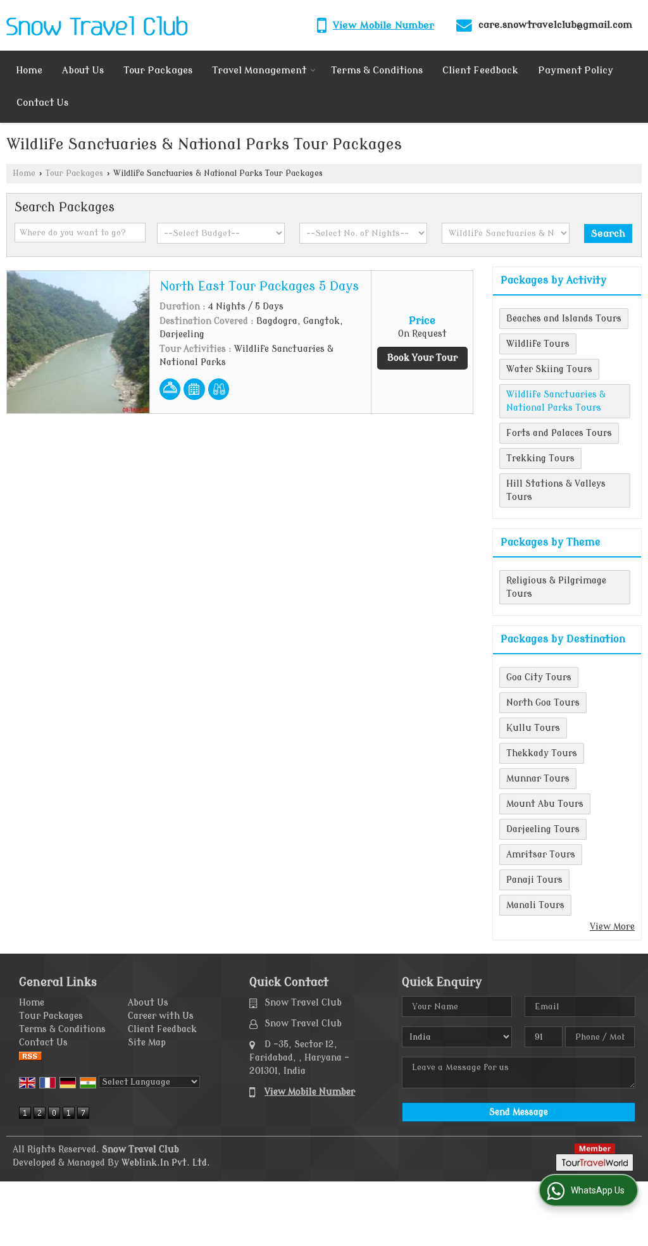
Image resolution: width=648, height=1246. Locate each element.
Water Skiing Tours (549, 369)
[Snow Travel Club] (97, 25)
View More (612, 926)
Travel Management (259, 70)
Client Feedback (480, 70)
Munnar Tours (538, 778)
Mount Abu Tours (544, 804)
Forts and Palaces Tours (559, 433)
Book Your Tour (422, 358)
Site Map (147, 1042)
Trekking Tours (540, 458)
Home (29, 70)
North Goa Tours (543, 702)
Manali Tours (535, 905)
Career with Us (161, 1016)
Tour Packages (157, 70)
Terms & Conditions (377, 70)
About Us (83, 70)
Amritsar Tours (540, 854)
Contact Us (42, 102)
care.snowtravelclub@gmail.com (555, 24)
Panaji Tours (534, 880)
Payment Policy (575, 70)
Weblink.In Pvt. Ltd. (166, 1163)
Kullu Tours (533, 728)
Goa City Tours (538, 677)
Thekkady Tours (541, 753)
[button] (383, 25)
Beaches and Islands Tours (563, 318)
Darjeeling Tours (543, 829)
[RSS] (30, 1056)
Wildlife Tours (538, 344)
